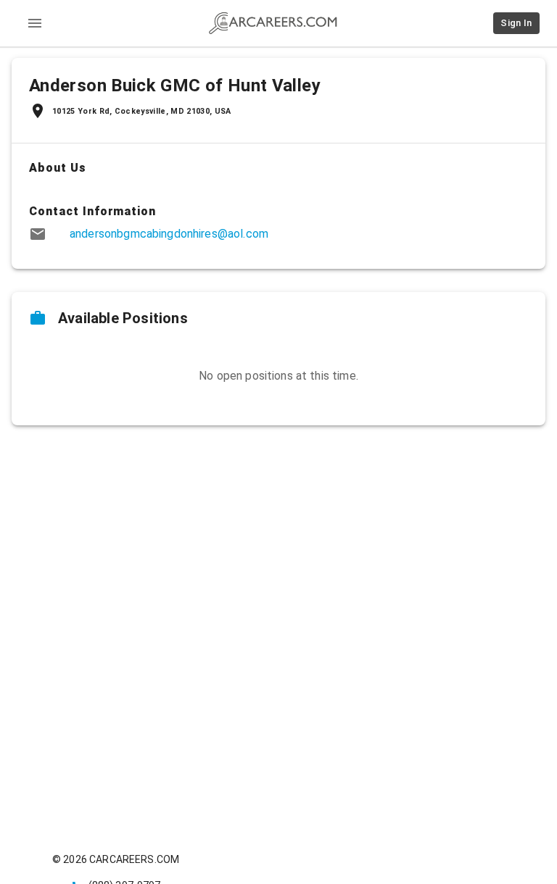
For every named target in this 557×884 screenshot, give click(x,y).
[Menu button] (34, 23)
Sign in (516, 22)
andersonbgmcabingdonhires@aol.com (169, 234)
